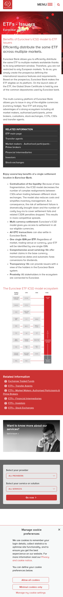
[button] (44, 4)
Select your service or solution (22, 483)
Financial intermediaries (19, 152)
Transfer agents (14, 138)
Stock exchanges (15, 162)
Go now (30, 497)
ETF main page (14, 133)
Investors (11, 157)
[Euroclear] (7, 4)
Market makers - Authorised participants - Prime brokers (28, 145)
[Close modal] (59, 530)
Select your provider (17, 470)
